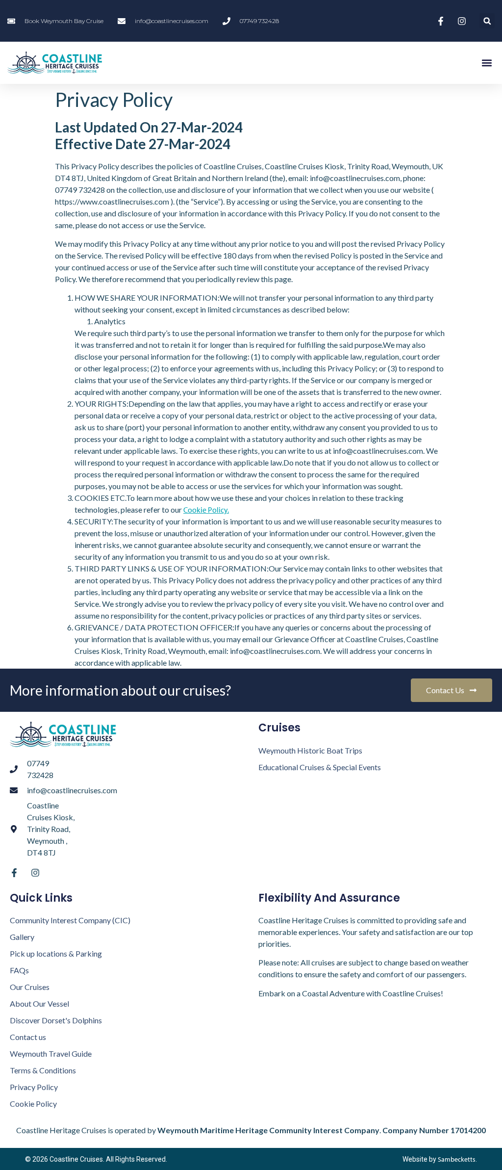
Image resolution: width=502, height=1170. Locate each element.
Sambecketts (457, 1159)
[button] (487, 20)
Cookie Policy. (206, 510)
